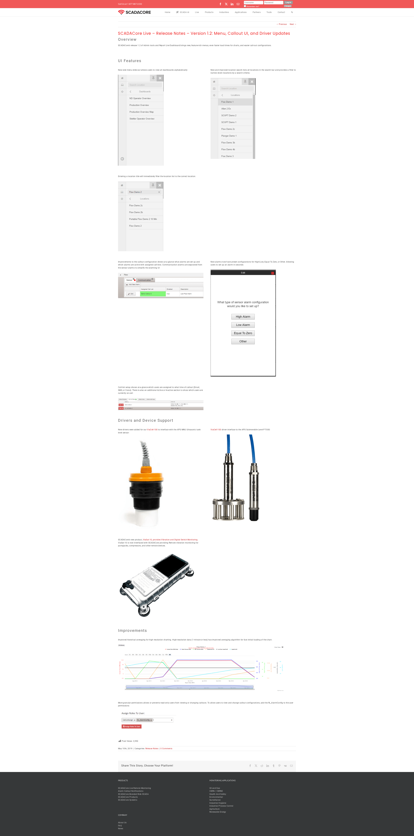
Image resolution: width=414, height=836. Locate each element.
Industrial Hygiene (217, 803)
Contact (281, 12)
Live (197, 12)
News (120, 828)
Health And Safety (217, 794)
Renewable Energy (217, 812)
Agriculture (214, 809)
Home (167, 12)
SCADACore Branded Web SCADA (133, 794)
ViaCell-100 (152, 430)
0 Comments (166, 748)
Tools (269, 12)
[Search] (292, 12)
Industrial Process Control (221, 806)
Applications (241, 12)
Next (292, 24)
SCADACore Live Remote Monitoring (134, 788)
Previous (283, 24)
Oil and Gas (214, 788)
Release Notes (151, 748)
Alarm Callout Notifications (130, 791)
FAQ (120, 826)
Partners (257, 12)
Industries (224, 12)
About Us (122, 822)
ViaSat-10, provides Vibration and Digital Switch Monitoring (170, 540)
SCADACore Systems (127, 800)
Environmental (216, 797)
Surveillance (215, 800)
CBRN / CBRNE (216, 791)
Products (209, 12)
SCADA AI (184, 12)
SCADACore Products (128, 797)
